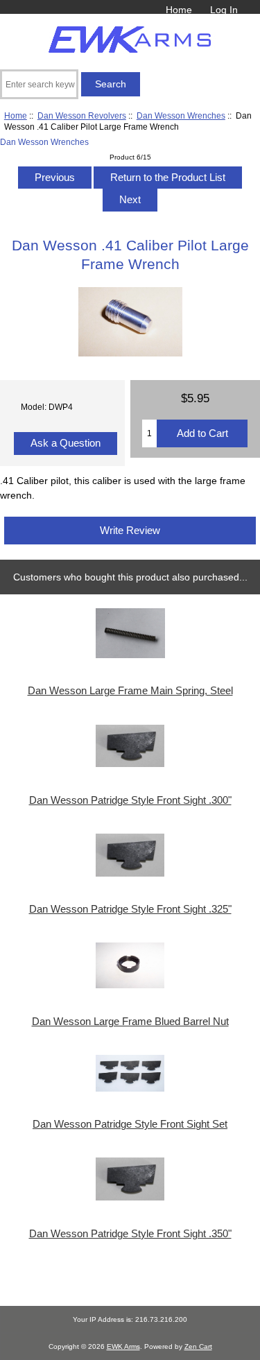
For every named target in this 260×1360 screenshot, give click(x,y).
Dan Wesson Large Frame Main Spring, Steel (130, 690)
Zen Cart (198, 1346)
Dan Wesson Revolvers (81, 115)
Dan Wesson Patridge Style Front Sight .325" (130, 909)
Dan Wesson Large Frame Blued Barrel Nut (130, 1021)
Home (179, 9)
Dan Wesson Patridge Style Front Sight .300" (130, 800)
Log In (224, 9)
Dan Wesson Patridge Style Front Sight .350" (130, 1233)
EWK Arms (123, 1346)
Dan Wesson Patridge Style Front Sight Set (130, 1124)
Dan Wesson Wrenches (181, 115)
